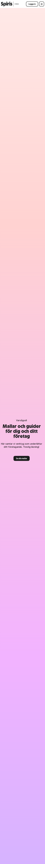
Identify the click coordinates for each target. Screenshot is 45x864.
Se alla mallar (21, 458)
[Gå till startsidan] (10, 3)
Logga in (32, 4)
